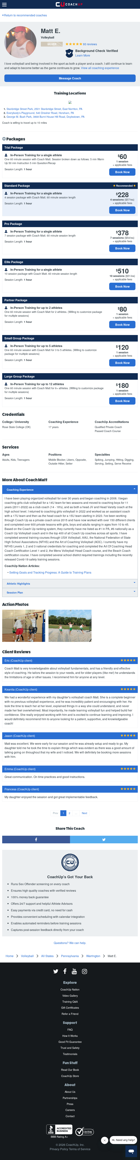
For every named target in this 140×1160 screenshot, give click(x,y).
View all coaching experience (100, 68)
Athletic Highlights (18, 583)
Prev (55, 813)
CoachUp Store (70, 1076)
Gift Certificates (70, 1007)
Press (70, 1104)
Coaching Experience (20, 489)
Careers (70, 1110)
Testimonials (70, 1054)
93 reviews (90, 44)
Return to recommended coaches (25, 15)
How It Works (70, 1036)
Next (84, 813)
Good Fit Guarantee (70, 1042)
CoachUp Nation (70, 989)
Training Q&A (70, 1001)
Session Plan (15, 592)
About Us (70, 1092)
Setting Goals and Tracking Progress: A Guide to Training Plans (50, 572)
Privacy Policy (59, 1149)
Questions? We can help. (70, 943)
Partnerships (70, 1098)
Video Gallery (70, 995)
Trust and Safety (70, 1048)
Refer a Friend (70, 1014)
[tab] (70, 489)
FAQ (70, 1029)
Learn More (82, 55)
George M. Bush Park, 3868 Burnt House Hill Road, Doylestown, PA (45, 116)
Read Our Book (70, 1070)
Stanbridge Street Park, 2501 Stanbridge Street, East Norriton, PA (44, 109)
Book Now (122, 172)
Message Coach (70, 78)
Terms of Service (79, 1149)
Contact (70, 1116)
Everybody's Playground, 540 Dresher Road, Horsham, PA (40, 113)
